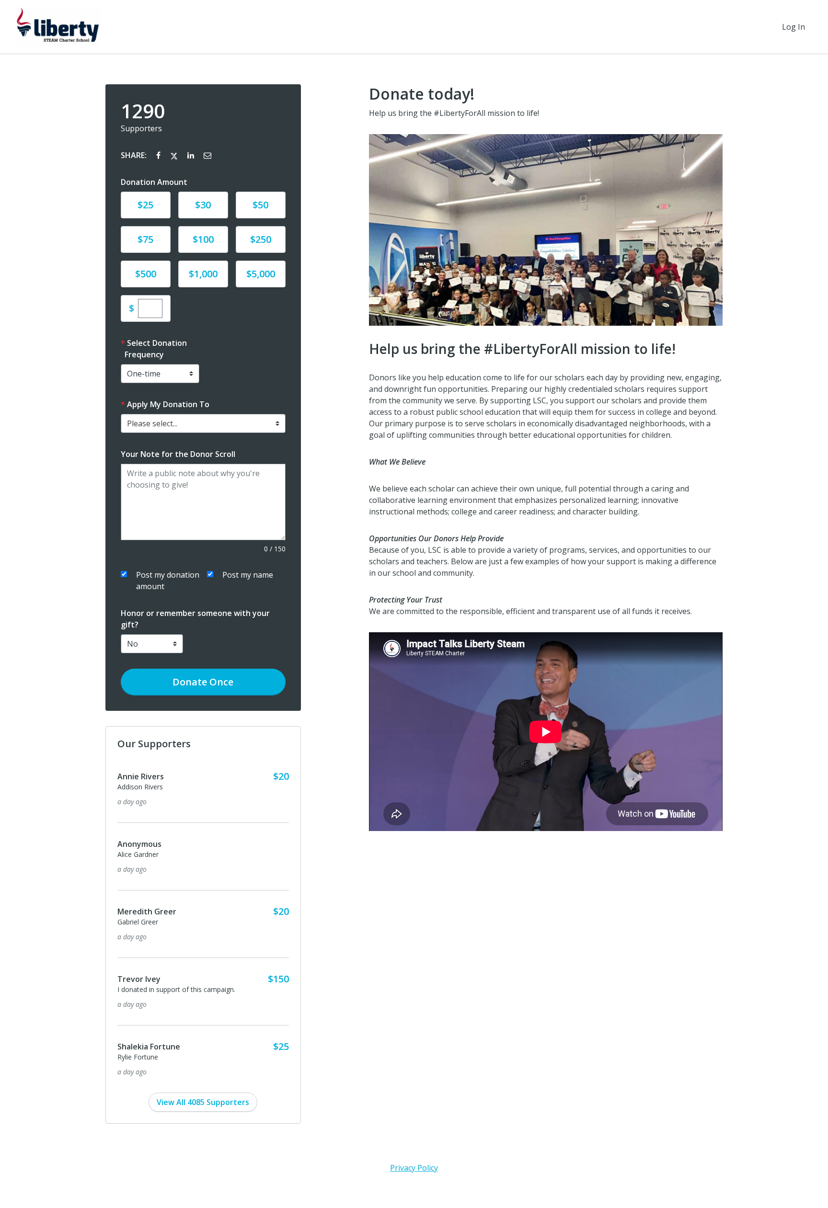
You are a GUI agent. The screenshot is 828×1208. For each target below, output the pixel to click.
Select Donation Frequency (156, 349)
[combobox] (203, 423)
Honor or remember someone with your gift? (195, 619)
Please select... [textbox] (152, 423)
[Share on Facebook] (159, 155)
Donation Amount (154, 182)
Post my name (247, 575)
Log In (793, 27)
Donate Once (202, 681)
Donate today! (421, 93)
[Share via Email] (207, 155)
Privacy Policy (414, 1167)
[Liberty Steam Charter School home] (58, 27)
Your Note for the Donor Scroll (178, 454)
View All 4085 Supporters (203, 1102)
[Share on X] (175, 155)
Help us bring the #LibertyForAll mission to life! (454, 113)
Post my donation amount (167, 581)
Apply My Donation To (168, 404)
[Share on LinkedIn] (191, 155)
